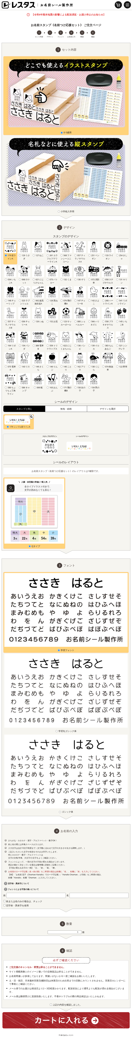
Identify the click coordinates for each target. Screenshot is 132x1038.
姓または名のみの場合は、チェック (23, 901)
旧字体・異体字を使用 (17, 905)
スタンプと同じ (24, 408)
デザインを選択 (108, 408)
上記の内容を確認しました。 (67, 1004)
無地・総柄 (66, 408)
